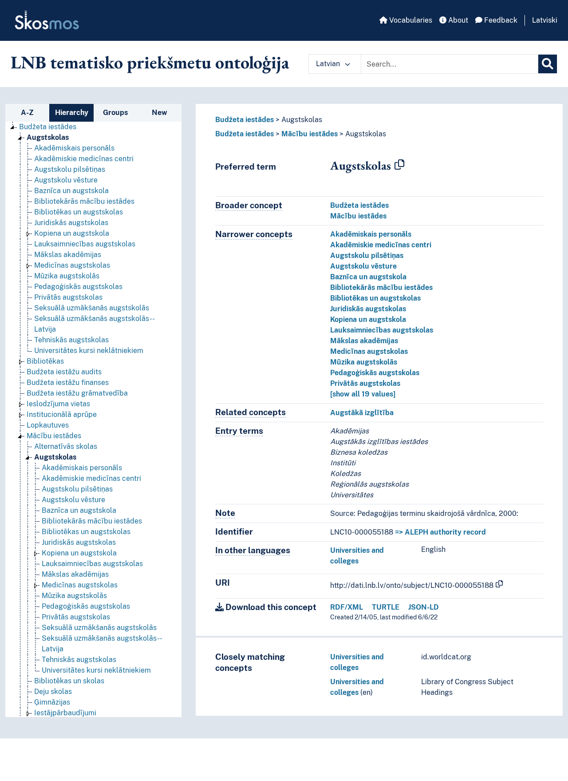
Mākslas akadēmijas (67, 254)
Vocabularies (409, 20)
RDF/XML (346, 607)
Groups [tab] (115, 112)
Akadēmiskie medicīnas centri (84, 159)
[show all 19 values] (362, 394)
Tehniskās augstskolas (71, 340)
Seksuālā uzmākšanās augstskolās (91, 308)
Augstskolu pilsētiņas (69, 169)
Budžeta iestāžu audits (64, 372)
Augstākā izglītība (362, 412)
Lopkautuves (48, 425)
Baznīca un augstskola (71, 190)
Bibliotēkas (45, 361)
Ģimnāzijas (52, 702)
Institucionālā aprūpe (62, 414)
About (457, 20)
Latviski (544, 20)
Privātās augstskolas (68, 297)
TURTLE (385, 607)
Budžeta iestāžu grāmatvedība (77, 393)
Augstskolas (48, 137)
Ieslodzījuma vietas (58, 404)
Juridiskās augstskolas (71, 222)
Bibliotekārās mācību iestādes (84, 201)
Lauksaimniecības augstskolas (84, 244)
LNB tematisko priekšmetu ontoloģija (150, 62)
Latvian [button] (329, 63)
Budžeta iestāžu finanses (68, 382)
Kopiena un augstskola (71, 233)
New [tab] (159, 112)
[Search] (547, 64)
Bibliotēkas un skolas (69, 681)
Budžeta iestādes (47, 127)
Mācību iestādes (54, 436)
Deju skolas (53, 691)
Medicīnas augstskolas (72, 265)
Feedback (499, 20)
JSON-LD (423, 607)
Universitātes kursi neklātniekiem (88, 350)
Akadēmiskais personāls (74, 148)
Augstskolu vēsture (66, 180)
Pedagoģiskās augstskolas (78, 286)
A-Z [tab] (27, 112)
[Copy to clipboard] (399, 165)
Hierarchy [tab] (71, 112)
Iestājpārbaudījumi (65, 713)
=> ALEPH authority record (440, 532)
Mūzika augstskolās (66, 276)
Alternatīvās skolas (65, 446)
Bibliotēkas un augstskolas (78, 212)
